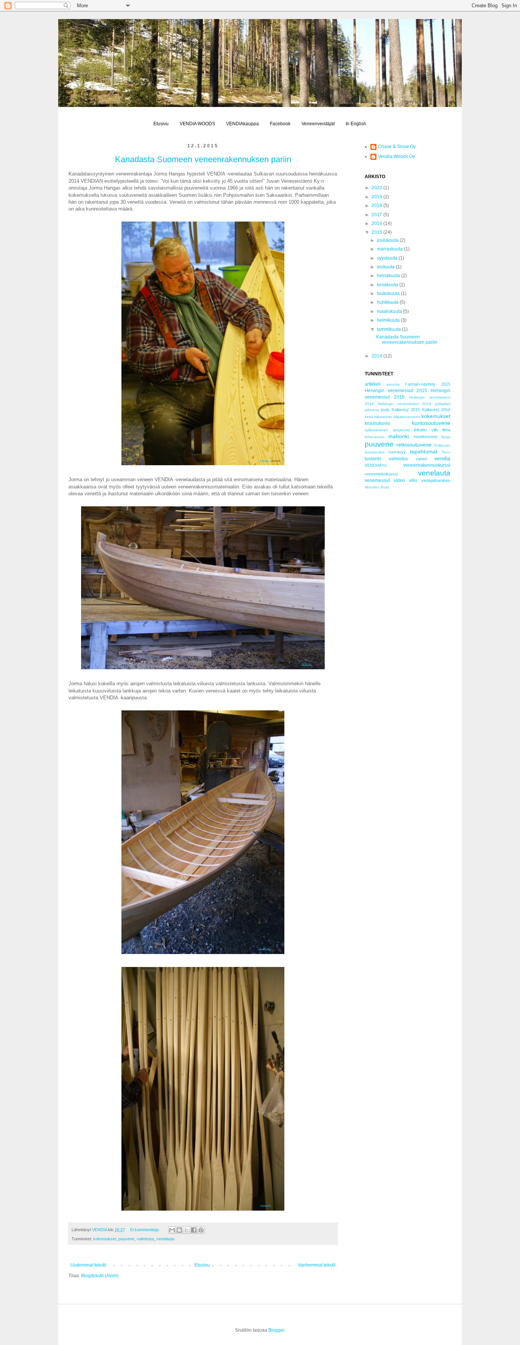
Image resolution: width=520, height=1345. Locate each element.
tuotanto (373, 458)
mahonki (398, 436)
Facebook (280, 123)
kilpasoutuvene (407, 417)
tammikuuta (389, 329)
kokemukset (104, 1239)
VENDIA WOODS (197, 123)
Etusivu (161, 123)
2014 (377, 356)
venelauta (165, 1239)
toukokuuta (389, 293)
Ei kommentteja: (145, 1229)
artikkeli (373, 384)
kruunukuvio (377, 423)
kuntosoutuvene (431, 423)
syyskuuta (388, 258)
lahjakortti (401, 430)
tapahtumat (423, 451)
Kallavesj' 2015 (406, 409)
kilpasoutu (383, 417)
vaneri (421, 458)
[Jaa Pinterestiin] (201, 1230)
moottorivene (425, 436)
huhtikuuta (388, 302)
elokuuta (386, 267)
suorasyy (397, 452)
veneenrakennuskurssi (426, 465)
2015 (377, 232)
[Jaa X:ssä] (186, 1230)
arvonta (393, 384)
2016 (377, 223)
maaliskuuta (390, 311)
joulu (385, 409)
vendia (442, 458)
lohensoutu (374, 437)
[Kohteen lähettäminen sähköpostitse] (172, 1230)
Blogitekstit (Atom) (99, 1275)
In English (356, 123)
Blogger (276, 1330)
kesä (369, 417)
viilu (413, 480)
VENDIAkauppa (242, 123)
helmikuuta (389, 320)
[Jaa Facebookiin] (194, 1230)
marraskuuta (390, 249)
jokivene (372, 410)
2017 (377, 214)
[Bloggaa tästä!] (179, 1230)
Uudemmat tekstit (88, 1265)
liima (446, 430)
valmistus (145, 1239)
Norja (445, 437)
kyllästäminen (376, 430)
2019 (377, 196)
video (399, 480)
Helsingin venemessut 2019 (405, 404)
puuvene (126, 1239)
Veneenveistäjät (318, 123)
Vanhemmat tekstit (316, 1265)
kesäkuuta (388, 284)
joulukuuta (388, 240)
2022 (377, 187)
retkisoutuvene (414, 445)
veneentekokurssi (381, 474)
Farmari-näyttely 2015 (427, 384)
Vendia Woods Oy (396, 156)
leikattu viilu (426, 430)
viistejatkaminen (435, 480)
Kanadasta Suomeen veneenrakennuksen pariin (203, 159)
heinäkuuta (389, 275)
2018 (377, 205)
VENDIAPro (375, 465)
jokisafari (442, 404)
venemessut (377, 480)
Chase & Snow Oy (397, 146)
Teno (446, 452)
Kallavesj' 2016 (436, 409)
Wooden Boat (377, 487)
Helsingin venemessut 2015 (396, 390)
